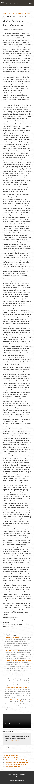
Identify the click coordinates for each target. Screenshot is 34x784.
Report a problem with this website (17, 774)
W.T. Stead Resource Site (10, 3)
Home (4, 13)
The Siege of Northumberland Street (16, 687)
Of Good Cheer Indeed (12, 638)
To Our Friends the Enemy (13, 700)
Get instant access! (14, 740)
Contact (17, 776)
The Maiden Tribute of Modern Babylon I (17, 673)
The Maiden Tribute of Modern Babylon (18, 13)
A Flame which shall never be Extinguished (18, 660)
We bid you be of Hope (12, 650)
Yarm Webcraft (20, 780)
